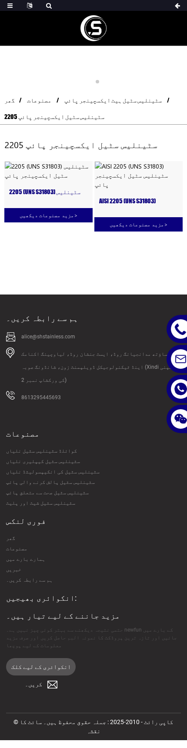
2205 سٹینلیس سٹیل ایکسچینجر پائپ (54, 116)
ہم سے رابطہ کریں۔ (29, 580)
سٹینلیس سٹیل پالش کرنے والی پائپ (50, 482)
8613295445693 (41, 397)
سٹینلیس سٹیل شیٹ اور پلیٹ (40, 503)
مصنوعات (39, 100)
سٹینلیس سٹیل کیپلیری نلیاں (43, 461)
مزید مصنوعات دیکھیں (49, 215)
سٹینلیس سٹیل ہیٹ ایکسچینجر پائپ (113, 100)
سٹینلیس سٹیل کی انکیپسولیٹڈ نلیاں (53, 472)
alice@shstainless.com (48, 337)
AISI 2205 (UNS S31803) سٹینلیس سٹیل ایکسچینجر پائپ (134, 201)
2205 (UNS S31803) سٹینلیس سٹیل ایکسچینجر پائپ (44, 192)
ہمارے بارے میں (25, 559)
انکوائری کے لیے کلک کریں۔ (41, 669)
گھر (9, 100)
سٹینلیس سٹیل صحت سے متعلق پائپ (47, 493)
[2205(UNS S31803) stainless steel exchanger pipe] (48, 171)
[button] (89, 81)
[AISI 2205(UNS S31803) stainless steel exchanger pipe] (138, 175)
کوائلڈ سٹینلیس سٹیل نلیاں (41, 451)
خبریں (13, 569)
